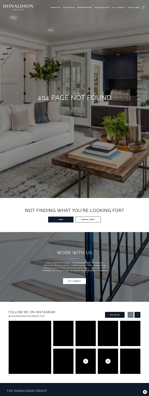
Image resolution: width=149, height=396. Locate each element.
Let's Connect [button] (74, 281)
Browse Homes (88, 219)
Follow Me (115, 315)
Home (60, 219)
